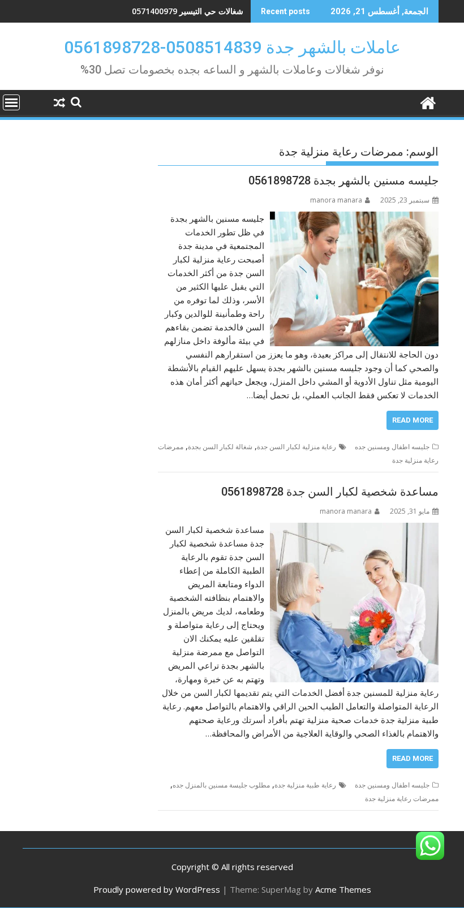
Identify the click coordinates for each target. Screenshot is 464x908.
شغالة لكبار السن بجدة (220, 446)
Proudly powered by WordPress (156, 889)
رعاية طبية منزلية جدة (305, 785)
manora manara (336, 200)
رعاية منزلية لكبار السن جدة (296, 446)
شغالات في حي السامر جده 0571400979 (173, 11)
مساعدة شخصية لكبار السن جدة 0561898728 (330, 491)
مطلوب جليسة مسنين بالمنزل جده (221, 785)
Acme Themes (343, 889)
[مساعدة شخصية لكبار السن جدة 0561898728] (354, 529)
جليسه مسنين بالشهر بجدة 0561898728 (343, 180)
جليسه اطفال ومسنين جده (392, 446)
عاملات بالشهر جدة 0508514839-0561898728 (232, 47)
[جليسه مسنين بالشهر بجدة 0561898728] (354, 218)
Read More (412, 420)
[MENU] (11, 102)
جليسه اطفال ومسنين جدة (392, 785)
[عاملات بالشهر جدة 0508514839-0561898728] (427, 101)
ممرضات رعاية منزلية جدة (402, 798)
